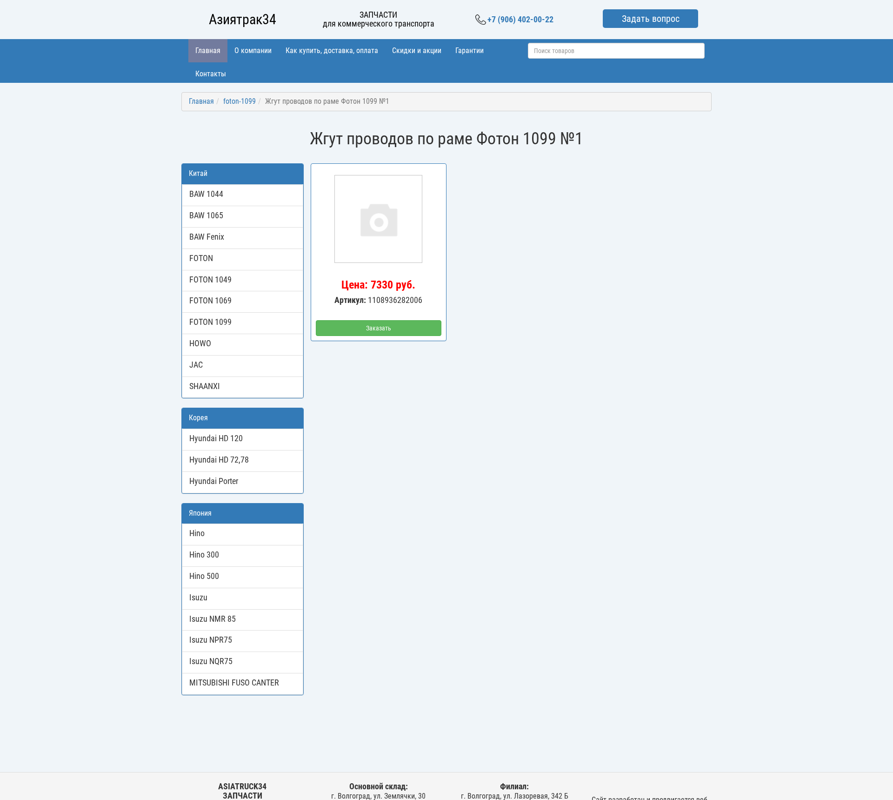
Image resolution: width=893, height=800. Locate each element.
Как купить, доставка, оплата (332, 50)
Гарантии (469, 50)
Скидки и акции (416, 50)
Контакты (210, 73)
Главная (207, 50)
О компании (253, 50)
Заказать (378, 328)
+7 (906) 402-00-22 (520, 19)
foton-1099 (239, 101)
